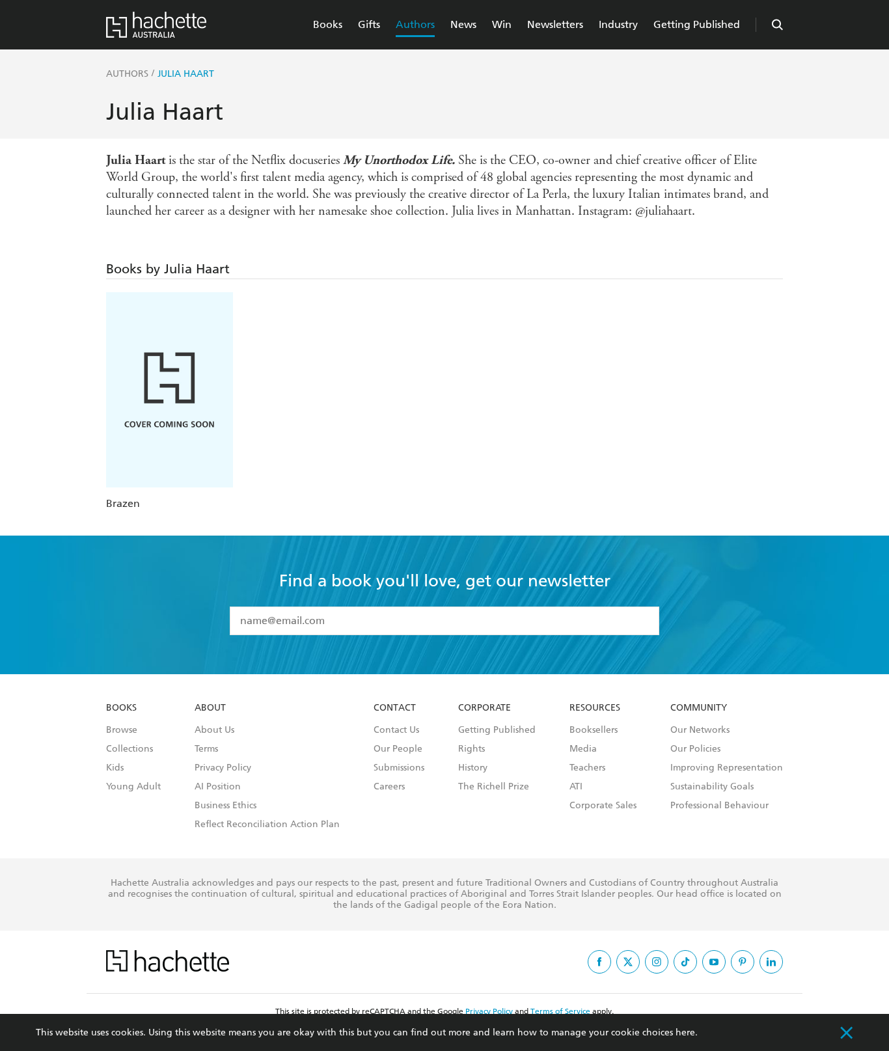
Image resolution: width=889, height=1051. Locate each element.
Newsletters (555, 24)
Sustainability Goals (712, 786)
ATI (575, 786)
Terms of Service (560, 1011)
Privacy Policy (223, 767)
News (463, 24)
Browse (121, 730)
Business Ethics (225, 805)
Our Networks (700, 730)
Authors (415, 24)
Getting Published (696, 24)
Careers (389, 786)
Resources (594, 708)
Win (502, 24)
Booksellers (593, 730)
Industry (618, 24)
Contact (395, 708)
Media (583, 749)
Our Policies (695, 749)
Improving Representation (726, 767)
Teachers (587, 767)
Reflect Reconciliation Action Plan (267, 824)
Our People (398, 749)
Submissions (399, 767)
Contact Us (396, 730)
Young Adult (133, 786)
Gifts (369, 24)
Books (327, 24)
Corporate (484, 708)
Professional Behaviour (719, 805)
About (210, 708)
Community (698, 708)
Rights (471, 749)
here (685, 1032)
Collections (129, 749)
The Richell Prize (493, 786)
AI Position (218, 786)
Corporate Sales (602, 805)
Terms (206, 749)
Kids (115, 767)
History (472, 767)
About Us (214, 730)
